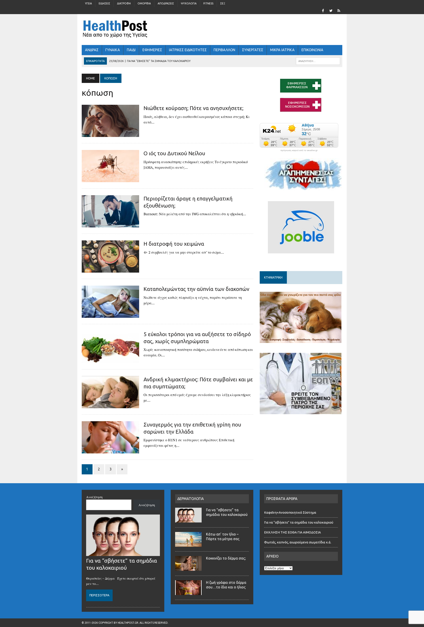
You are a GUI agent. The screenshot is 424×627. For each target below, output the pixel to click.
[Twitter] (330, 10)
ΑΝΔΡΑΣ (91, 50)
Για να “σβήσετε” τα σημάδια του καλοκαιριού (298, 522)
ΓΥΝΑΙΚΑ (112, 50)
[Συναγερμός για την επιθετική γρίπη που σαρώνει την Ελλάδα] (110, 450)
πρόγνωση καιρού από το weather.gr (299, 150)
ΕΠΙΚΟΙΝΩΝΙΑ (312, 50)
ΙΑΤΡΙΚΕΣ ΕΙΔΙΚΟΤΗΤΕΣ (188, 50)
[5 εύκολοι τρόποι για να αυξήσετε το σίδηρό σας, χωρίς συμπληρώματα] (110, 360)
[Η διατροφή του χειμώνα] (110, 269)
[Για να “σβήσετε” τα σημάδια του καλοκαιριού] (123, 553)
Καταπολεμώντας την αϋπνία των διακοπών (196, 289)
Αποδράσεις (166, 3)
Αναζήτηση (94, 497)
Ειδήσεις (104, 3)
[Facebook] (322, 10)
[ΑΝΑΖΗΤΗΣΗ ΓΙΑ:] (318, 61)
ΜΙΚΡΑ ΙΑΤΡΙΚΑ (282, 50)
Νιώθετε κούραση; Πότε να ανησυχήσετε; (193, 108)
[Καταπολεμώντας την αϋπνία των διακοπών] (110, 315)
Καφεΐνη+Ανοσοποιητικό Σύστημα (290, 512)
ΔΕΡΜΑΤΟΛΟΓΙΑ (190, 499)
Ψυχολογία (189, 3)
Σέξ (222, 3)
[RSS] (338, 10)
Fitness (208, 3)
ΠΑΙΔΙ (131, 50)
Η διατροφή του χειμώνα (174, 244)
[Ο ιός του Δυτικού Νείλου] (110, 179)
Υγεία (88, 3)
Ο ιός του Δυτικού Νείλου (174, 153)
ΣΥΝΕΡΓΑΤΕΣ (252, 50)
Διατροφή (124, 3)
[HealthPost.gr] (212, 30)
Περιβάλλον (224, 50)
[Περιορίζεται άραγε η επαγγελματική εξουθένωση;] (110, 224)
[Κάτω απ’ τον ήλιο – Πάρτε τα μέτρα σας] (188, 544)
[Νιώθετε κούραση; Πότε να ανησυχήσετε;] (110, 134)
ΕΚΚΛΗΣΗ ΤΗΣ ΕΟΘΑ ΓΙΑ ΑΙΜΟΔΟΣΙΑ (292, 532)
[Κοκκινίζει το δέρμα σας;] (188, 568)
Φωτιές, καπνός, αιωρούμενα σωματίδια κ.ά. (297, 542)
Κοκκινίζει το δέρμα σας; (227, 558)
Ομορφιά (144, 3)
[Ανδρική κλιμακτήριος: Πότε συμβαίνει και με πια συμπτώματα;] (110, 405)
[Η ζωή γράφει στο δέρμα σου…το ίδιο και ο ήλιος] (188, 592)
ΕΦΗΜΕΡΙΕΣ (152, 50)
